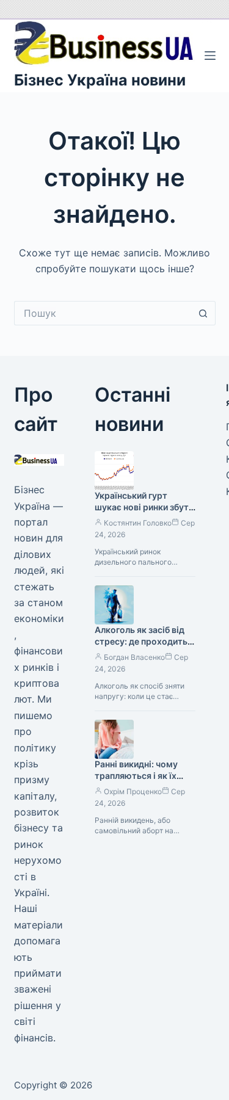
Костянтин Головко (138, 522)
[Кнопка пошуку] (203, 313)
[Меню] (210, 55)
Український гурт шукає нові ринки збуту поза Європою (144, 507)
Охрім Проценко (133, 791)
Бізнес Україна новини (100, 80)
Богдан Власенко (134, 657)
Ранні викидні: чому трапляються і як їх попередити (136, 775)
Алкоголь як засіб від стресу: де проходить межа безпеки (141, 641)
